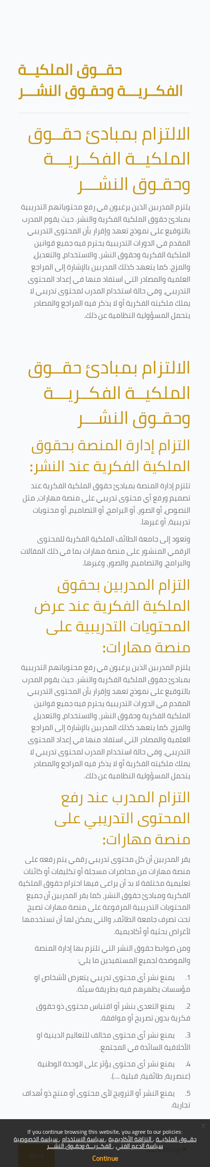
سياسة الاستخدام (83, 1139)
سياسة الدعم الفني (139, 1145)
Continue (105, 1158)
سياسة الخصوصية (36, 1139)
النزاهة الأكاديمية (130, 1139)
